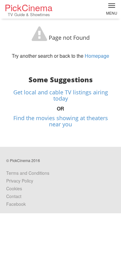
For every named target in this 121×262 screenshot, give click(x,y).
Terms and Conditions (27, 173)
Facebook (16, 204)
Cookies (14, 188)
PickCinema (28, 9)
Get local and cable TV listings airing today (60, 95)
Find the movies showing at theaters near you (60, 121)
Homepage (97, 55)
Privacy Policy (19, 181)
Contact (13, 196)
